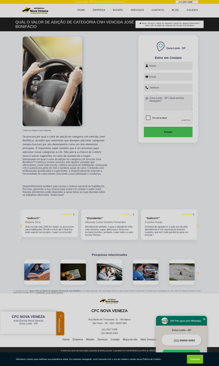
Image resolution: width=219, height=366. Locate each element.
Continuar (195, 359)
